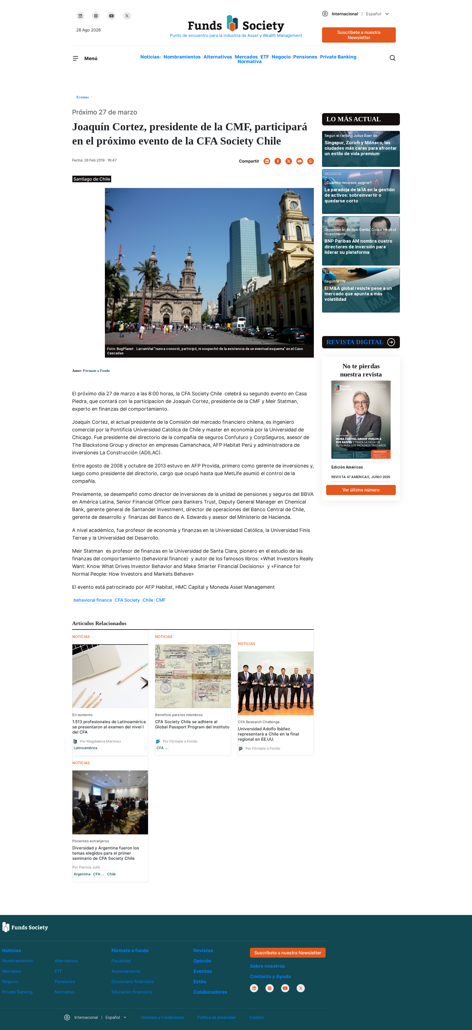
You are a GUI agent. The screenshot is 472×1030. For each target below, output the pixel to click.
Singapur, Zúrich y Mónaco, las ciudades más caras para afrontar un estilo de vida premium (360, 148)
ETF (265, 57)
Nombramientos (182, 57)
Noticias (11, 950)
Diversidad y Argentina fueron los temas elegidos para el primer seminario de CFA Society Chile (105, 853)
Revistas (203, 950)
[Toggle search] (392, 57)
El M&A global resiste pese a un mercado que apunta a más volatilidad (358, 294)
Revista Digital (355, 342)
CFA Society (127, 600)
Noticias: (150, 57)
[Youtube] (111, 16)
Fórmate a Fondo (96, 371)
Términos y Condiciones (162, 1017)
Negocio (281, 57)
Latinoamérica (85, 748)
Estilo (199, 981)
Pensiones (305, 57)
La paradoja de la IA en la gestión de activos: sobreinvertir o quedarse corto (359, 195)
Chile (148, 600)
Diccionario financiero (132, 981)
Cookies (256, 1017)
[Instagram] (96, 16)
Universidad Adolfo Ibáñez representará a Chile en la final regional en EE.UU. (268, 734)
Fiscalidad (121, 960)
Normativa (250, 61)
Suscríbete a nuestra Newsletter (358, 35)
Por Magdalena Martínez (100, 741)
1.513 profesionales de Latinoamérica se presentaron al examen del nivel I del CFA (109, 727)
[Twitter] (127, 16)
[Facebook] (278, 161)
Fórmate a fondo (130, 950)
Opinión (202, 961)
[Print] (299, 161)
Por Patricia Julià (86, 867)
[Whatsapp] (310, 161)
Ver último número (361, 490)
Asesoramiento (126, 971)
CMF (161, 600)
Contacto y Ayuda (270, 976)
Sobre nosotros (267, 966)
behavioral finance (92, 600)
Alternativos (217, 57)
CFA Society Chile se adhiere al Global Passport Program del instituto (192, 724)
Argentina (82, 874)
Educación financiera (131, 991)
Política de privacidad (216, 1017)
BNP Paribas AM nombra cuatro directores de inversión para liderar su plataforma (358, 246)
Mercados (246, 57)
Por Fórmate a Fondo (180, 741)
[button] (359, 14)
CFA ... (162, 748)
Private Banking (338, 57)
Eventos (202, 971)
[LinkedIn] (80, 16)
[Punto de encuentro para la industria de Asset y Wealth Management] (236, 26)
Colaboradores (210, 992)
